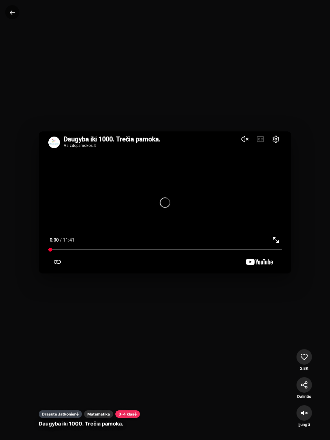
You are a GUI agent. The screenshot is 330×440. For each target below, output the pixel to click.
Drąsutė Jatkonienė (60, 414)
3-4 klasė (128, 414)
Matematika (98, 414)
